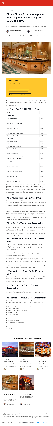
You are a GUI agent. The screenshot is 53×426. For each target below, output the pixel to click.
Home (23, 3)
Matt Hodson (40, 30)
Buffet (24, 10)
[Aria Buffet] (26, 349)
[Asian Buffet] (43, 349)
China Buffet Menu (9, 362)
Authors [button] (41, 3)
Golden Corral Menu (26, 394)
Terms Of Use (9, 422)
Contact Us (47, 3)
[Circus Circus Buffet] (10, 382)
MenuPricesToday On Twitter (44, 422)
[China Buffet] (10, 349)
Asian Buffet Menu (42, 362)
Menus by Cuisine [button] (34, 3)
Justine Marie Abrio (17, 30)
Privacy (3, 422)
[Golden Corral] (26, 382)
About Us (28, 3)
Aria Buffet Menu (25, 362)
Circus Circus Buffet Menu (9, 395)
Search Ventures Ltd (26, 422)
